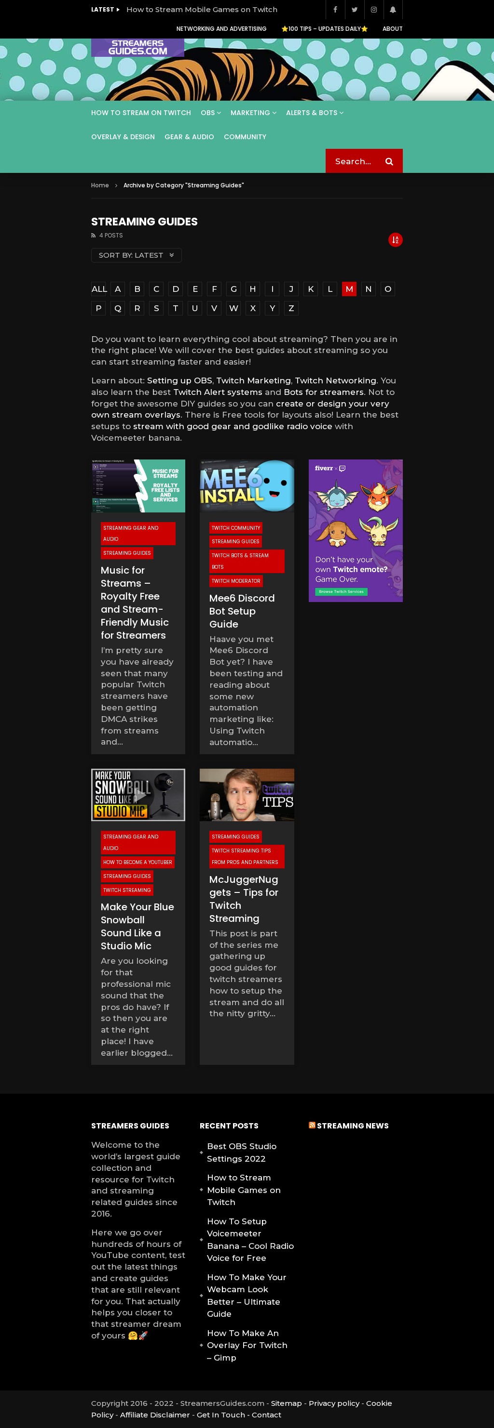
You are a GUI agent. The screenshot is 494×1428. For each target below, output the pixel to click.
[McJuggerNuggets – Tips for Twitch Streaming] (247, 795)
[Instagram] (374, 9)
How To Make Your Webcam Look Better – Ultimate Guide (247, 1295)
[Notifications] (393, 9)
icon (138, 795)
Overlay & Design (123, 137)
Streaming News (353, 1125)
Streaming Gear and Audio (130, 533)
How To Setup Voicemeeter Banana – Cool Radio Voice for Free (250, 1240)
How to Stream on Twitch (141, 113)
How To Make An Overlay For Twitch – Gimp (247, 1345)
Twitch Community (236, 528)
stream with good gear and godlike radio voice (232, 426)
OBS (208, 113)
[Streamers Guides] (137, 48)
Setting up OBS (179, 380)
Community (245, 137)
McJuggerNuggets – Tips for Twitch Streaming (243, 899)
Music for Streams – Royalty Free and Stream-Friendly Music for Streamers (135, 602)
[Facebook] (335, 9)
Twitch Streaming (127, 890)
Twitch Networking (335, 380)
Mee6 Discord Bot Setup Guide (242, 611)
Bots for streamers (324, 392)
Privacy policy (334, 1403)
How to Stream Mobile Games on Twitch (201, 9)
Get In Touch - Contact (239, 1414)
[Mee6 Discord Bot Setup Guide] (247, 485)
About (393, 29)
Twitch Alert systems (217, 392)
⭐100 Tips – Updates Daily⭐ (324, 29)
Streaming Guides (127, 553)
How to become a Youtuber (137, 862)
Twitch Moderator (236, 581)
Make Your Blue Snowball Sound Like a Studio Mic (137, 926)
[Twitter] (354, 9)
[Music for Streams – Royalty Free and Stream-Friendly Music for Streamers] (138, 485)
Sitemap (286, 1403)
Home (100, 185)
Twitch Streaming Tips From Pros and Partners (245, 856)
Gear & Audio (189, 137)
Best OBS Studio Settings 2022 (241, 1152)
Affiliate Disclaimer (155, 1414)
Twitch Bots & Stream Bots (240, 561)
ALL (99, 289)
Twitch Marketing (253, 380)
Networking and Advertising (222, 29)
